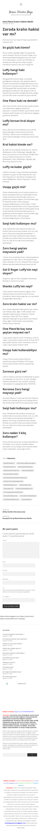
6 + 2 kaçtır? (6, 596)
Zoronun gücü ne (26, 499)
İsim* (4, 562)
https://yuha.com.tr (27, 616)
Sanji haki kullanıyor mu (10, 485)
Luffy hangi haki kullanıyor (25, 467)
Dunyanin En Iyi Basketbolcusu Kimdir (17, 518)
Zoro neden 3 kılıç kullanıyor (28, 496)
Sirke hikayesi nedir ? (8, 667)
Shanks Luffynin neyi (25, 485)
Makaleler (11, 458)
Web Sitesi (5, 579)
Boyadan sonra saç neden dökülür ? (12, 644)
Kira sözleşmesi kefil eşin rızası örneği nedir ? (15, 639)
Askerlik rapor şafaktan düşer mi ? (12, 648)
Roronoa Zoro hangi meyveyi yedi (13, 481)
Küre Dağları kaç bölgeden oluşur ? (12, 672)
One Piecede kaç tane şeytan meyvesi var (15, 478)
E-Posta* (5, 570)
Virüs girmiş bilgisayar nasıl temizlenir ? (13, 634)
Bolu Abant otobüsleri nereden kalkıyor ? (14, 653)
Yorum (4, 540)
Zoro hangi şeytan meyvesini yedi (13, 492)
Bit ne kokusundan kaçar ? (10, 676)
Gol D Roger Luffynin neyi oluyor (26, 463)
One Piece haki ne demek (11, 474)
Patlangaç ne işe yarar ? (9, 662)
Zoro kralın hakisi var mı (10, 496)
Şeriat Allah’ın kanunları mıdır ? (11, 658)
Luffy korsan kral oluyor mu (11, 470)
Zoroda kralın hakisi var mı (11, 499)
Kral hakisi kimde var (9, 467)
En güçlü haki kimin (9, 463)
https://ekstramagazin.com (10, 616)
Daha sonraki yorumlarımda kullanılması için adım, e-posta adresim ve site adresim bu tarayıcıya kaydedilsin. (19, 591)
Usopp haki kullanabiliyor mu (24, 488)
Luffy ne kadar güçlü (27, 470)
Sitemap (22, 619)
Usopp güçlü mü (8, 488)
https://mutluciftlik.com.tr (9, 619)
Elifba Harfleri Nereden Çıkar (14, 512)
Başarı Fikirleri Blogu (21, 12)
